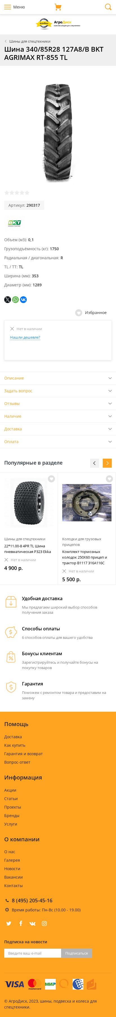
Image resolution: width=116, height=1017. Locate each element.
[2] (11, 192)
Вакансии (13, 877)
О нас (9, 851)
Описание (14, 378)
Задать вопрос (18, 390)
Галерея (12, 860)
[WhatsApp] (15, 299)
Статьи (11, 798)
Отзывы (12, 403)
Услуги (10, 824)
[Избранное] (51, 478)
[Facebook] (20, 923)
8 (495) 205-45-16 (32, 900)
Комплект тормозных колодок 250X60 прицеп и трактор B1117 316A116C (84, 557)
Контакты (13, 885)
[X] (7, 299)
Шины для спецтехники (29, 41)
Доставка (13, 429)
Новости (12, 868)
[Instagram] (44, 923)
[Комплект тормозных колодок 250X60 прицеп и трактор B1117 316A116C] (86, 503)
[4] (21, 192)
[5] (27, 192)
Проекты (12, 807)
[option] (29, 528)
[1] (6, 192)
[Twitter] (8, 923)
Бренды (11, 815)
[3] (16, 192)
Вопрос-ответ (17, 762)
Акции (10, 790)
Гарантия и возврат (23, 753)
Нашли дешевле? (25, 337)
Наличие (12, 416)
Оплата (11, 441)
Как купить (14, 745)
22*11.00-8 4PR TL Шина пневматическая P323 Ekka (27, 548)
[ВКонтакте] (23, 299)
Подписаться (76, 953)
